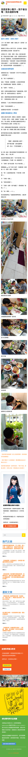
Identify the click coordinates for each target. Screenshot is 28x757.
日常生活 (22, 16)
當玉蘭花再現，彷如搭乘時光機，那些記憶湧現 (13, 613)
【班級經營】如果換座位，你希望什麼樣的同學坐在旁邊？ (13, 561)
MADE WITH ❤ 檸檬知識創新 (13, 753)
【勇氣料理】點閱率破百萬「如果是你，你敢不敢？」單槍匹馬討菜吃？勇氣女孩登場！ (13, 597)
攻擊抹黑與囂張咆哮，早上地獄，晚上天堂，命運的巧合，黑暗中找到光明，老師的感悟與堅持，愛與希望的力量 (13, 547)
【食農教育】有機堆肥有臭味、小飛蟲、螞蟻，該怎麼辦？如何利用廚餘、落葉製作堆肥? (13, 629)
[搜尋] (23, 535)
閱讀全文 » (5, 556)
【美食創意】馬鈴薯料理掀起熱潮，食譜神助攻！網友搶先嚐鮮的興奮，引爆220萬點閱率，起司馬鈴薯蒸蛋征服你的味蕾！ (13, 576)
